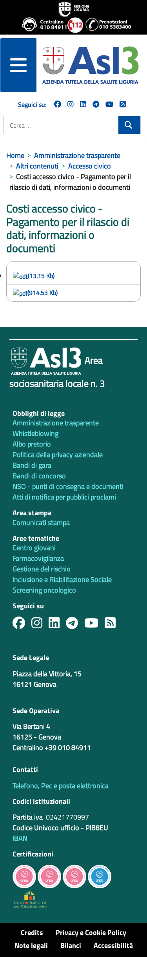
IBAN (20, 838)
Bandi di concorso (39, 475)
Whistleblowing (35, 433)
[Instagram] (70, 104)
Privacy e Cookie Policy (91, 932)
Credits (32, 932)
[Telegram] (96, 104)
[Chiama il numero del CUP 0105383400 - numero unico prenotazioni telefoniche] (105, 25)
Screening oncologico (44, 590)
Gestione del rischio (42, 569)
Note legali (31, 945)
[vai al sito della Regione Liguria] (73, 8)
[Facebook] (57, 104)
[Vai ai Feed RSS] (123, 104)
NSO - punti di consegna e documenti (68, 486)
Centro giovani (34, 547)
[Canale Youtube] (94, 625)
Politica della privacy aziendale (58, 454)
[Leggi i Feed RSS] (113, 625)
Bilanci (70, 945)
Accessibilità (113, 945)
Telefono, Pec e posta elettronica (61, 785)
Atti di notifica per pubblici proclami (64, 497)
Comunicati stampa (41, 522)
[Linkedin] (83, 104)
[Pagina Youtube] (109, 104)
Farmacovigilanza (38, 558)
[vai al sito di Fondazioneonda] (99, 875)
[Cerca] (129, 125)
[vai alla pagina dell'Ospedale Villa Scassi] (30, 898)
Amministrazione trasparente (56, 422)
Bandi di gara (32, 465)
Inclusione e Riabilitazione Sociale (62, 579)
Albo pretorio (32, 444)
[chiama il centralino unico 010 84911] (41, 25)
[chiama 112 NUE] (73, 25)
